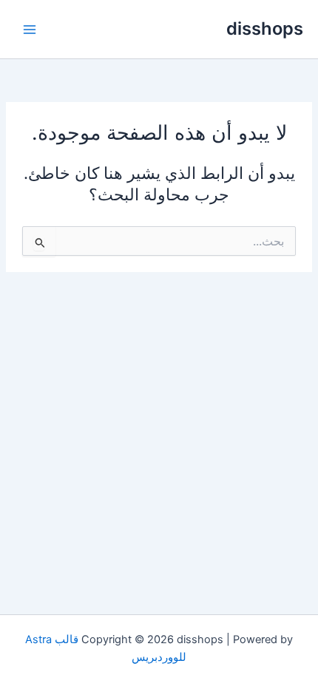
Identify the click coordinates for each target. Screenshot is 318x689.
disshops (264, 28)
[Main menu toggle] (29, 29)
